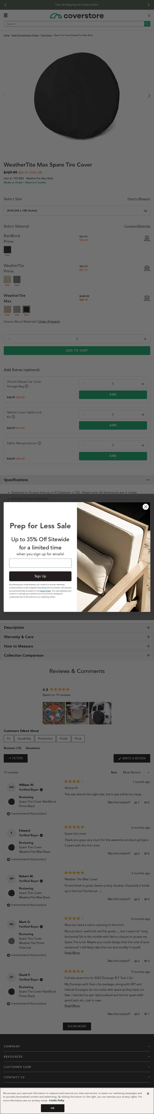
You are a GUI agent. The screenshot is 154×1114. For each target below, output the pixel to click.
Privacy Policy (45, 591)
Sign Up (40, 576)
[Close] (148, 1093)
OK (52, 1108)
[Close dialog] (146, 507)
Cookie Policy (56, 1100)
